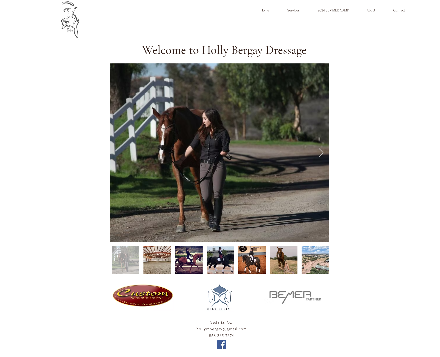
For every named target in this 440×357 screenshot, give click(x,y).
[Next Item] (321, 152)
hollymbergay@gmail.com (221, 329)
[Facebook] (221, 344)
